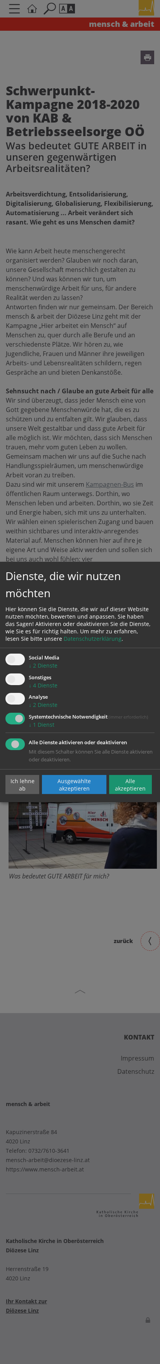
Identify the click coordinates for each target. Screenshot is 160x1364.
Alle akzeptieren (130, 784)
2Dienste (43, 665)
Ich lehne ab (22, 784)
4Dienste (43, 685)
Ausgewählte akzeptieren (74, 784)
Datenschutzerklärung (93, 638)
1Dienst (41, 724)
